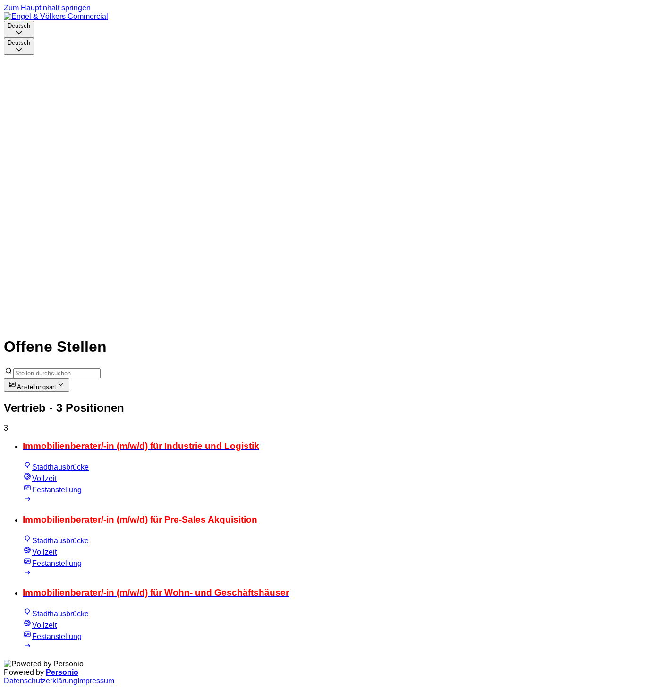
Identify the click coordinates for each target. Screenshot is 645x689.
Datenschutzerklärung (40, 681)
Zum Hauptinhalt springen (47, 8)
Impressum (95, 681)
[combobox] (19, 29)
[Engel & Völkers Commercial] (56, 16)
